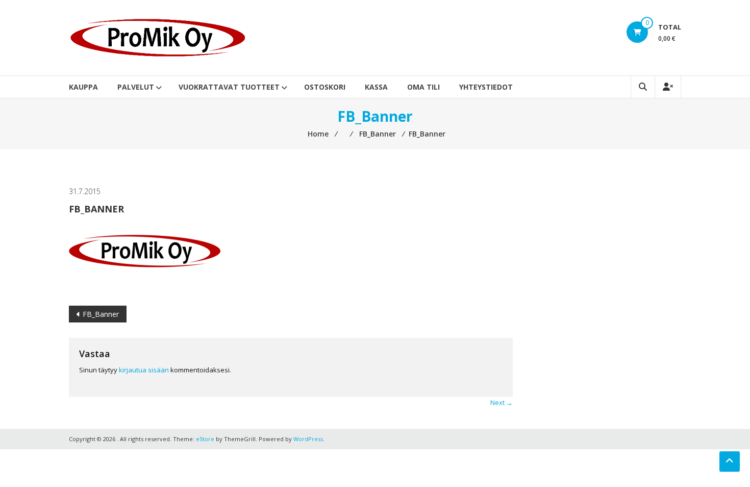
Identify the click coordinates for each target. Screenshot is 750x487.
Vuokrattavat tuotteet (229, 87)
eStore (205, 439)
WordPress (308, 439)
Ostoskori (324, 87)
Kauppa (83, 87)
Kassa (376, 87)
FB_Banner (101, 314)
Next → (501, 402)
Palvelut (135, 87)
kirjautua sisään (144, 369)
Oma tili (423, 87)
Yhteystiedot (486, 87)
